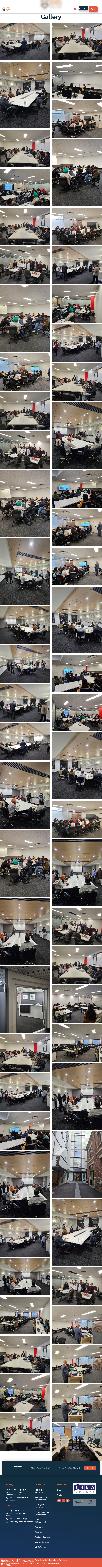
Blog (59, 1490)
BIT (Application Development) (42, 1513)
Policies (38, 1532)
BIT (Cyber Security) (39, 1506)
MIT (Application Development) (42, 1498)
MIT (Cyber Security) (39, 1491)
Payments (39, 1527)
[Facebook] (59, 1500)
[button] (74, 9)
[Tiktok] (68, 1500)
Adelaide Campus (42, 1537)
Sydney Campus (42, 1542)
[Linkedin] (63, 1500)
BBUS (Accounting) (40, 1521)
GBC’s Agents (40, 1547)
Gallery (60, 1495)
